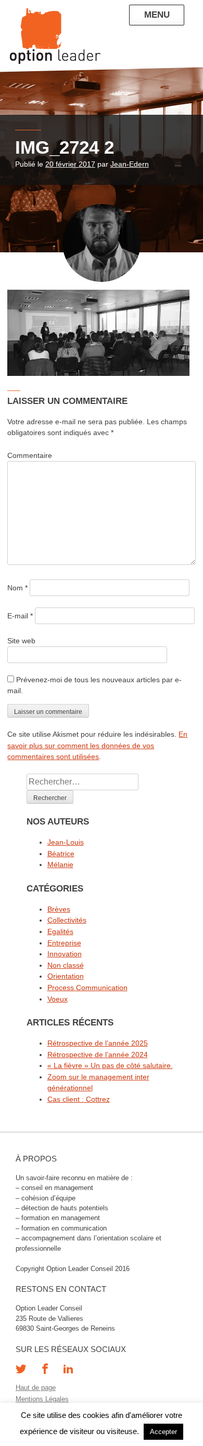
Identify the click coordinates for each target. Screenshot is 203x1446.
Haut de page (36, 1387)
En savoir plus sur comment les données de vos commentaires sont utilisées (97, 745)
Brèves (58, 909)
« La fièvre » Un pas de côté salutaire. (110, 1065)
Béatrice (60, 853)
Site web (21, 641)
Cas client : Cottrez (78, 1099)
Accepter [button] (163, 1432)
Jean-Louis (65, 842)
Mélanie (60, 864)
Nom (17, 588)
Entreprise (64, 943)
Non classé (65, 965)
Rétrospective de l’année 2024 (97, 1054)
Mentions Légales (42, 1399)
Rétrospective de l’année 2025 (97, 1043)
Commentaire (29, 455)
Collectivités (66, 920)
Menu (157, 14)
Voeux (57, 999)
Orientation (65, 976)
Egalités (60, 931)
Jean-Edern (129, 164)
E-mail (20, 616)
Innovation (64, 954)
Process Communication (87, 987)
